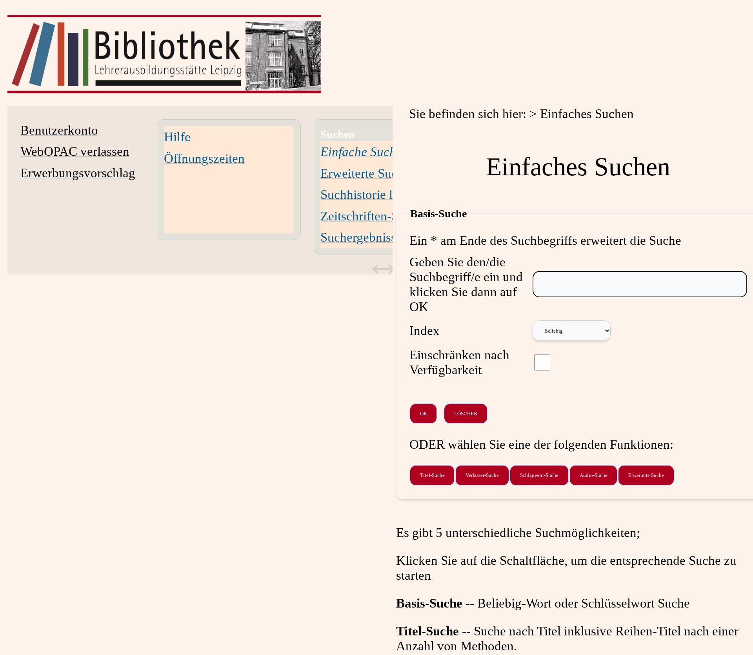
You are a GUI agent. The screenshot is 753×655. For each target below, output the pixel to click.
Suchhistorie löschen (374, 194)
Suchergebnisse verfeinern (389, 237)
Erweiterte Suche (365, 173)
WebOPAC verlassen (74, 151)
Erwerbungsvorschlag (77, 173)
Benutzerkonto (59, 130)
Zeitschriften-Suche (372, 216)
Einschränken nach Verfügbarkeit (459, 362)
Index (424, 330)
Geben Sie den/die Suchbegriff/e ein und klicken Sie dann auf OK (466, 284)
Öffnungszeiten (204, 158)
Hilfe (177, 136)
